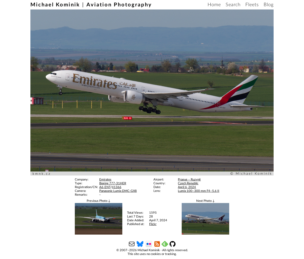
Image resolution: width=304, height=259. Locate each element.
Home (214, 4)
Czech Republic (188, 183)
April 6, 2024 (187, 187)
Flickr (153, 224)
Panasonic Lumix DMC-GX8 (118, 191)
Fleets (252, 4)
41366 (116, 187)
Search (233, 4)
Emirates (105, 179)
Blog (269, 4)
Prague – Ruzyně (189, 179)
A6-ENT (104, 187)
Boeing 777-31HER (112, 183)
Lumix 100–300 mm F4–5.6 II (198, 191)
